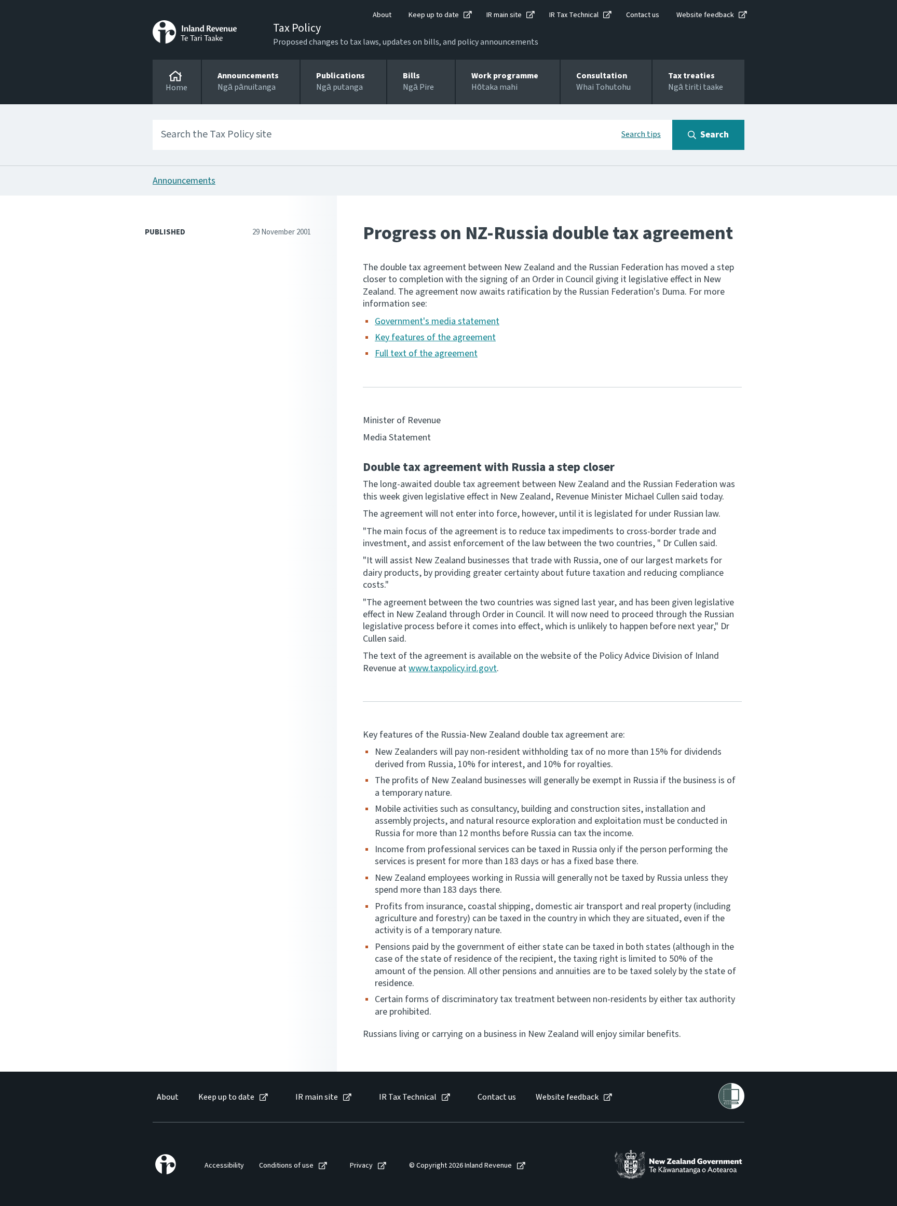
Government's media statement (437, 321)
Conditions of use (286, 1165)
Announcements (184, 180)
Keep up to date (434, 15)
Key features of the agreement (435, 337)
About (382, 15)
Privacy (361, 1165)
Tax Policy (297, 28)
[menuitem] (167, 1097)
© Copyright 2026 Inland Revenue (460, 1165)
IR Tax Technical (574, 15)
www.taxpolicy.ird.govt (453, 668)
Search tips (641, 134)
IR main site (504, 15)
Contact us (642, 15)
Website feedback (705, 15)
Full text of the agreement (426, 353)
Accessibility (224, 1165)
